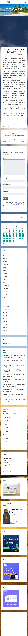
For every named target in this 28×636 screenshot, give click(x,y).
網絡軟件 (5, 279)
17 (16, 236)
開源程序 (5, 318)
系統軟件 (5, 267)
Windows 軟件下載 (7, 264)
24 (16, 238)
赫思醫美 (5, 258)
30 (13, 241)
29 (10, 241)
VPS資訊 (5, 300)
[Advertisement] (14, 32)
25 (19, 238)
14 (7, 236)
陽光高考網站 (20, 115)
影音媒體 (5, 276)
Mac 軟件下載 (6, 285)
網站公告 (5, 255)
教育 (11, 115)
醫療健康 (5, 327)
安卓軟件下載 (6, 288)
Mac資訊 (5, 294)
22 (10, 238)
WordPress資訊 (6, 306)
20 (3, 238)
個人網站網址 (6, 191)
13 (3, 236)
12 (23, 233)
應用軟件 (5, 282)
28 (7, 241)
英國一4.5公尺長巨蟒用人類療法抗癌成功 (12, 360)
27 (3, 241)
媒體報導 (6, 60)
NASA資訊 (5, 303)
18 (19, 236)
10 (16, 233)
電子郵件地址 (6, 184)
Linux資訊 (5, 297)
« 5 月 (4, 243)
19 (23, 236)
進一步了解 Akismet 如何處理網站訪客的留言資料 (13, 204)
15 (10, 236)
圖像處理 (5, 273)
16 (13, 236)
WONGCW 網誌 (5, 2)
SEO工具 (5, 324)
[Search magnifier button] (24, 218)
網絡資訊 (6, 126)
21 (7, 238)
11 (19, 233)
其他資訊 (5, 330)
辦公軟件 (5, 270)
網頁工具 (5, 321)
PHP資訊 (5, 312)
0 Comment (19, 54)
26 (23, 238)
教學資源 (5, 315)
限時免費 (5, 261)
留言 (4, 158)
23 (13, 238)
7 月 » (7, 243)
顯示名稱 (5, 178)
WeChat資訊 (5, 309)
